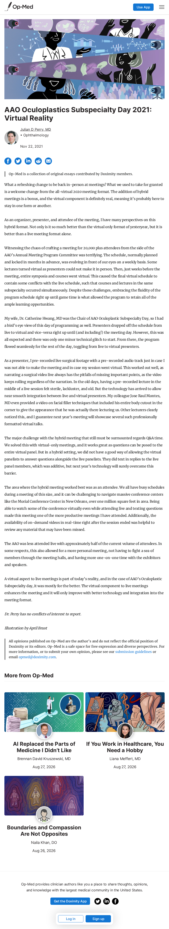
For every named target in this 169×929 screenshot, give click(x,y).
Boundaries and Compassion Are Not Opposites (44, 831)
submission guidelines (133, 652)
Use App (143, 7)
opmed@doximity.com (37, 657)
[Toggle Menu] (162, 7)
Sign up (98, 919)
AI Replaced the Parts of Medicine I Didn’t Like (44, 747)
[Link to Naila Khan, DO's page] (44, 814)
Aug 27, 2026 (29, 766)
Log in (70, 919)
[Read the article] (44, 712)
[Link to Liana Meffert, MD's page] (125, 731)
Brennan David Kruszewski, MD (44, 759)
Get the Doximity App (70, 901)
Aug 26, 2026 (30, 850)
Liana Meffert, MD (125, 759)
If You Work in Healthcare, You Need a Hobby (125, 747)
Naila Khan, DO (44, 842)
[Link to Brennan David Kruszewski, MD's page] (44, 731)
